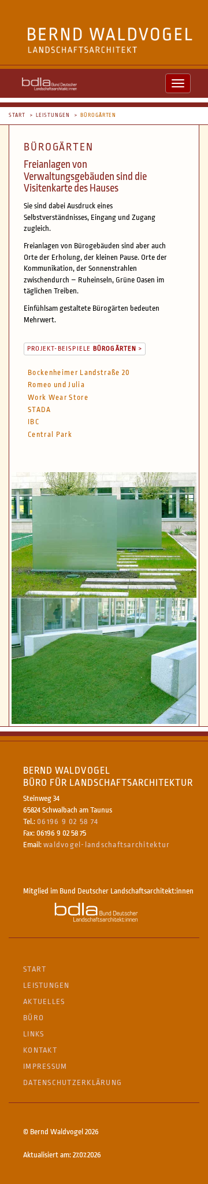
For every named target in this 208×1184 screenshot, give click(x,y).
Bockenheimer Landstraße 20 (79, 373)
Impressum (45, 1066)
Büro (33, 1017)
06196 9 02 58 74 (67, 821)
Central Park (50, 435)
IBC (33, 422)
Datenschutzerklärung (72, 1082)
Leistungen (53, 115)
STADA (39, 410)
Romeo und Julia (56, 385)
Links (33, 1033)
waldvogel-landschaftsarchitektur (106, 844)
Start (17, 115)
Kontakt (40, 1050)
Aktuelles (44, 1001)
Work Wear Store (58, 398)
